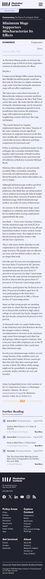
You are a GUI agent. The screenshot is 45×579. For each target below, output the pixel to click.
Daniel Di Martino (15, 464)
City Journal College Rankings (32, 530)
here (30, 396)
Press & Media (29, 553)
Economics (8, 42)
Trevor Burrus (23, 432)
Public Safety (7, 529)
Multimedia (28, 521)
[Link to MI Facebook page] (4, 497)
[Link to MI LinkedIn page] (16, 497)
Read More (38, 432)
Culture (5, 515)
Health (5, 526)
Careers (5, 545)
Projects (27, 526)
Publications (29, 515)
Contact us (28, 551)
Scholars (27, 545)
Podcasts (27, 524)
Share (39, 48)
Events (5, 543)
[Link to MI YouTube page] (22, 497)
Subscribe (6, 548)
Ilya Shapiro (13, 432)
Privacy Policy (16, 565)
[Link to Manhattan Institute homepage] (13, 481)
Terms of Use (6, 565)
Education (6, 520)
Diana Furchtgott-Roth (28, 17)
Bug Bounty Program (35, 565)
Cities (4, 512)
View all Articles (9, 11)
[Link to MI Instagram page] (28, 497)
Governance (7, 523)
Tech (4, 531)
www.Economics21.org (11, 393)
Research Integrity (31, 548)
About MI (27, 543)
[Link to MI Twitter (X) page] (10, 497)
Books (26, 518)
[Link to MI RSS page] (34, 497)
